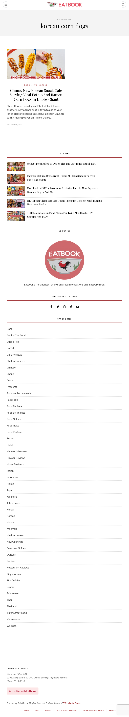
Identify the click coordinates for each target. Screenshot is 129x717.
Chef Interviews (16, 360)
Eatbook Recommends (19, 393)
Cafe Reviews (14, 354)
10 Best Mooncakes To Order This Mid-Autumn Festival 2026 (61, 163)
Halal (10, 444)
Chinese (11, 367)
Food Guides (14, 419)
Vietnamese (13, 619)
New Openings (15, 541)
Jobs (36, 710)
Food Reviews (14, 432)
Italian (10, 483)
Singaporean (14, 574)
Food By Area (14, 406)
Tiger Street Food (17, 612)
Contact (47, 710)
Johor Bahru (13, 502)
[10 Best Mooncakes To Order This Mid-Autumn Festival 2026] (16, 166)
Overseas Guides (16, 548)
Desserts (12, 386)
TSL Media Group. (72, 703)
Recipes (11, 561)
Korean (43, 85)
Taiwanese (12, 593)
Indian (10, 470)
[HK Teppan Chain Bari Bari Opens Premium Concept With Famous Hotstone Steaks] (16, 204)
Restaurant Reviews (18, 567)
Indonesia (12, 477)
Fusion (10, 438)
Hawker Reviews (16, 457)
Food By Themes (16, 412)
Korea (10, 509)
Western (11, 625)
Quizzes (11, 554)
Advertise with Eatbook (22, 691)
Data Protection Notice (93, 710)
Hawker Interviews (17, 451)
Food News (30, 85)
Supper (10, 586)
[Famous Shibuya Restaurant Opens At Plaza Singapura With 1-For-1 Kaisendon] (16, 179)
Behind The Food (16, 335)
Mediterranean (15, 535)
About (26, 710)
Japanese (12, 496)
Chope (10, 373)
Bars (9, 328)
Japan (10, 490)
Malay (10, 522)
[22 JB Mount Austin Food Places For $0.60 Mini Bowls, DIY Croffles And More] (16, 216)
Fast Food (12, 399)
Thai (9, 599)
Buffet (10, 348)
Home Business (15, 464)
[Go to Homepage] (64, 4)
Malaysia (12, 528)
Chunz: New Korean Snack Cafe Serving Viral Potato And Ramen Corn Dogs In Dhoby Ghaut (36, 95)
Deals (10, 380)
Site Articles (13, 580)
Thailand (11, 606)
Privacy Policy (115, 710)
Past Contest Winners (66, 710)
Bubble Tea (13, 341)
